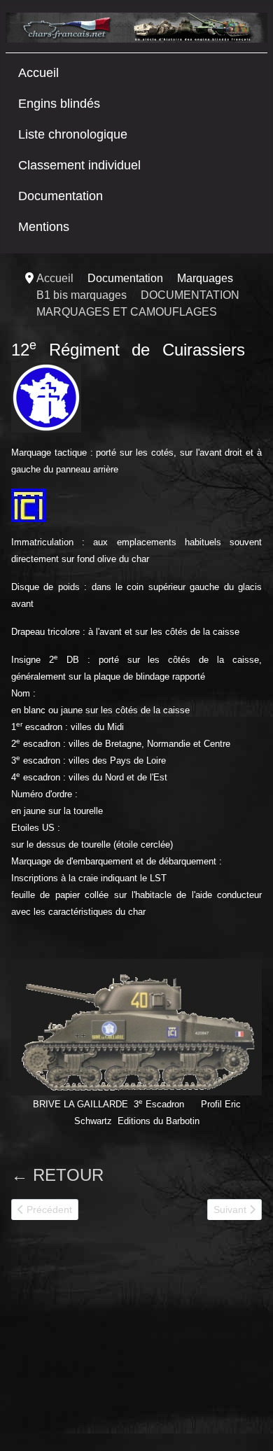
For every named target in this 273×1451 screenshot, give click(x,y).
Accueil (38, 73)
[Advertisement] (116, 1341)
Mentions (43, 227)
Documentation (60, 196)
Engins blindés (59, 104)
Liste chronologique (72, 134)
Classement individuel (79, 165)
